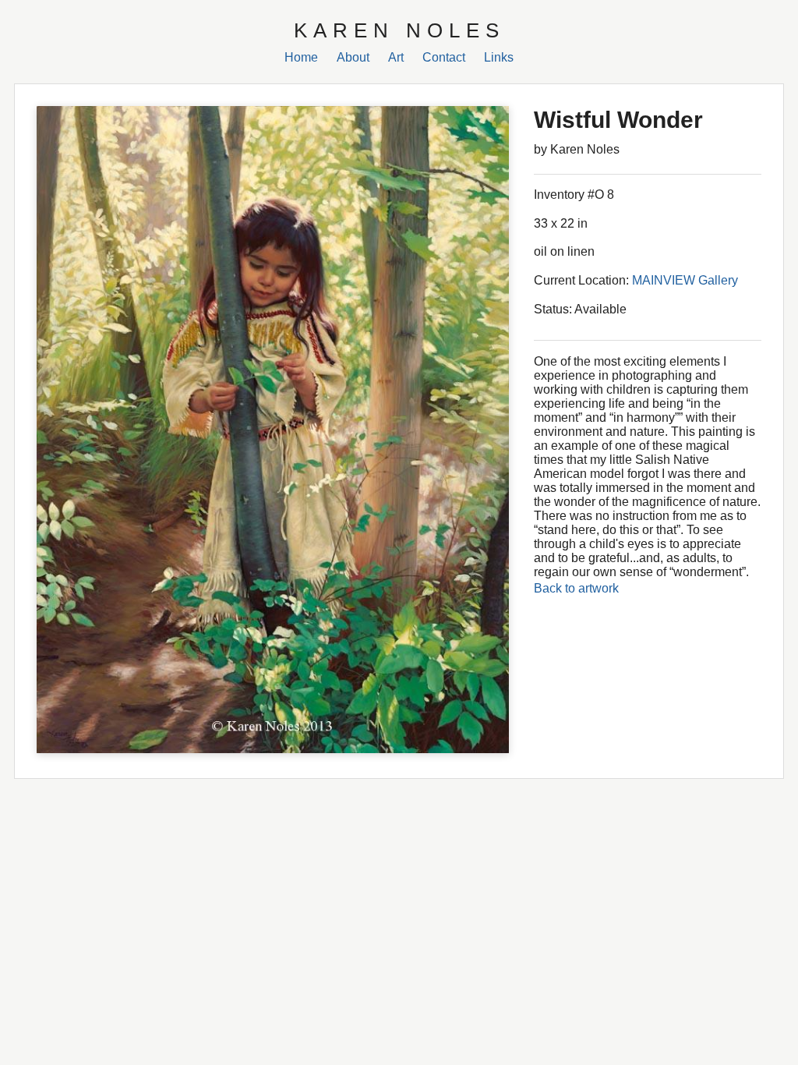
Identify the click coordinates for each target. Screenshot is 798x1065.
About (353, 57)
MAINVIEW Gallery (685, 280)
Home (301, 57)
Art (396, 57)
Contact (443, 57)
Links (499, 57)
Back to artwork (576, 588)
